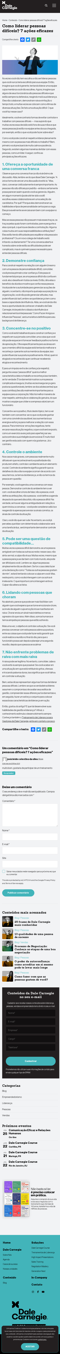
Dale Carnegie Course (40, 1248)
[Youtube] (43, 1292)
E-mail (5, 844)
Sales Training (37, 1262)
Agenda (6, 1259)
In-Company (39, 1277)
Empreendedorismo (12, 1097)
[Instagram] (33, 1292)
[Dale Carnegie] (30, 1311)
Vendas (6, 1115)
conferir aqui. (42, 1339)
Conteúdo (13, 20)
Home (4, 20)
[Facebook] (38, 1292)
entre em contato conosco (42, 721)
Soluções (37, 1242)
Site (4, 858)
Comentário (8, 801)
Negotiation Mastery (39, 1266)
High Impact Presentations (42, 1257)
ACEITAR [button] (30, 1346)
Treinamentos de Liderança (43, 1252)
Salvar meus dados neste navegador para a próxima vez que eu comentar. (31, 873)
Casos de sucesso (10, 1264)
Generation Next (38, 1271)
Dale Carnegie (12, 1249)
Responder (9, 773)
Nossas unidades (10, 1269)
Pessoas (6, 1109)
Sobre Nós (7, 1255)
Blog (4, 1091)
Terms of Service (12, 883)
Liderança (7, 1103)
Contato (36, 1284)
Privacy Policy (49, 880)
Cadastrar (31, 1061)
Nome (5, 830)
